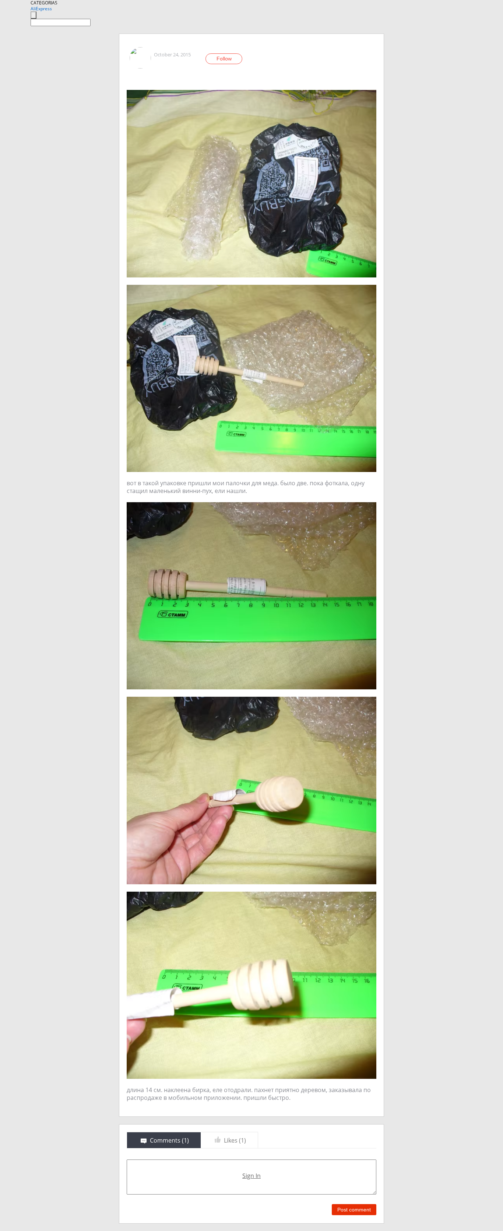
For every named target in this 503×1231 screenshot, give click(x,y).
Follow (224, 59)
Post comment (354, 1210)
